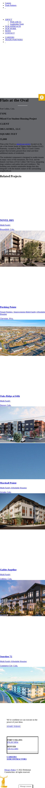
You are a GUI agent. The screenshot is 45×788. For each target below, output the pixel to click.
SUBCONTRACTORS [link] (17, 759)
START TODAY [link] (14, 726)
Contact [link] (10, 33)
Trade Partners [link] (10, 5)
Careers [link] (8, 3)
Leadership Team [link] (17, 24)
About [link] (8, 19)
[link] (41, 97)
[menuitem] (25, 3)
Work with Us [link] (15, 22)
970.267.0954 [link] (12, 742)
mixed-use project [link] (23, 144)
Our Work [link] (10, 28)
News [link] (8, 31)
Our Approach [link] (13, 26)
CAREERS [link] (12, 757)
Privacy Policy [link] (10, 770)
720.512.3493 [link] (12, 749)
